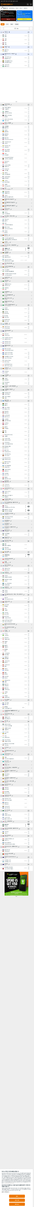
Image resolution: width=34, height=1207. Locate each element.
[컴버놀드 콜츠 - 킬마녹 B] (16, 447)
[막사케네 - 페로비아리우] (16, 256)
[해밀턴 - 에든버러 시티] (16, 478)
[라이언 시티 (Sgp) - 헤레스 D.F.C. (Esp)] (16, 353)
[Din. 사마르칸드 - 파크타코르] (16, 584)
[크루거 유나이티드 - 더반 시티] (16, 120)
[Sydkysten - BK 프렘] (16, 170)
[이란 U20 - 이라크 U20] (16, 334)
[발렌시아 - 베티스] (16, 51)
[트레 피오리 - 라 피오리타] (16, 327)
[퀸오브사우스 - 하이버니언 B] (16, 459)
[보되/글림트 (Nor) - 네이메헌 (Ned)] (16, 62)
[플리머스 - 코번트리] (16, 685)
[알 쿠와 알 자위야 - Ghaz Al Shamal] (16, 621)
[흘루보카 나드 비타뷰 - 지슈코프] (16, 744)
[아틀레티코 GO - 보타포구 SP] (16, 285)
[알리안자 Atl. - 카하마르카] (16, 850)
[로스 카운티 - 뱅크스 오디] (16, 408)
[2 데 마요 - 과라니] (16, 832)
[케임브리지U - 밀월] (16, 681)
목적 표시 (17, 1204)
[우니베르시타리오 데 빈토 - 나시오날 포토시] (16, 274)
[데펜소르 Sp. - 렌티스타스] (16, 569)
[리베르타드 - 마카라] (16, 556)
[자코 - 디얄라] (16, 609)
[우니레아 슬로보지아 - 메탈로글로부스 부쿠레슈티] (16, 239)
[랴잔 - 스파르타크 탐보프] (16, 224)
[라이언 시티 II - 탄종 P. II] (16, 492)
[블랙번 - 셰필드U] (16, 646)
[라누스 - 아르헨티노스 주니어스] (16, 506)
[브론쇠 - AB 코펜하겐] (16, 173)
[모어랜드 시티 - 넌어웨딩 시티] (16, 861)
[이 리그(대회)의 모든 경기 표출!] (31, 199)
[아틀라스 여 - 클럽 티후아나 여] (16, 249)
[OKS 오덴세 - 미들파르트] (16, 150)
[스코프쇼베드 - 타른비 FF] (16, 166)
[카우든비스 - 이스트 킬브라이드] (16, 443)
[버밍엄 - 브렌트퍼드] (16, 696)
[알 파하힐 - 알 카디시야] (16, 792)
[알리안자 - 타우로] (16, 825)
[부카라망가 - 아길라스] (16, 775)
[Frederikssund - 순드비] (16, 142)
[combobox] (16, 28)
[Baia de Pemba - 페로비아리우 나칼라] (16, 260)
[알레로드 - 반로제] (16, 135)
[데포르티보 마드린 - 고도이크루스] (16, 517)
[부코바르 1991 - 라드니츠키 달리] (16, 799)
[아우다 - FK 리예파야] (16, 213)
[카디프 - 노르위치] (16, 634)
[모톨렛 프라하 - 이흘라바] (16, 729)
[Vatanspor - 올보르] (16, 162)
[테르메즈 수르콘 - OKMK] (16, 580)
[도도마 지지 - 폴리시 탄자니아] (16, 818)
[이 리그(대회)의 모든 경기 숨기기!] (31, 32)
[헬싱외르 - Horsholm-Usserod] (16, 139)
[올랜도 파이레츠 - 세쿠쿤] (16, 116)
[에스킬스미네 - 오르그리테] (16, 393)
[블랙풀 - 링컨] (16, 650)
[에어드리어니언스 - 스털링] (16, 435)
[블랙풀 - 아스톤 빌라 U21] (16, 707)
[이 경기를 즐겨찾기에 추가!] (1, 36)
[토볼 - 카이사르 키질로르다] (16, 758)
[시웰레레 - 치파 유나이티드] (16, 112)
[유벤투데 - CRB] (16, 289)
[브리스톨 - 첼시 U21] (16, 704)
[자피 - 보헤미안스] (16, 737)
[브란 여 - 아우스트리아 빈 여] (16, 598)
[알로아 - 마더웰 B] (16, 428)
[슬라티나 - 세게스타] (16, 803)
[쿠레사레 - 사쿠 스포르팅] (16, 548)
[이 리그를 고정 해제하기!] (9, 32)
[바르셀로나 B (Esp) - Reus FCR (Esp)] (16, 357)
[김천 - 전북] (16, 36)
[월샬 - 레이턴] (16, 673)
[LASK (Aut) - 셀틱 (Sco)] (16, 65)
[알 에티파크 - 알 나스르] (16, 320)
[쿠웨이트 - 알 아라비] (16, 788)
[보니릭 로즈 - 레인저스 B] (16, 416)
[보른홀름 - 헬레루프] (16, 127)
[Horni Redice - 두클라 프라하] (16, 740)
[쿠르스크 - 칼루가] (16, 220)
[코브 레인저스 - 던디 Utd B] (16, 455)
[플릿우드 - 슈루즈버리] (16, 689)
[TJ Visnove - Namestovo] (16, 485)
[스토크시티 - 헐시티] (16, 662)
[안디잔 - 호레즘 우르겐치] (16, 576)
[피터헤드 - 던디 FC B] (16, 474)
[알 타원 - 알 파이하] (16, 313)
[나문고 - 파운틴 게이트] (16, 814)
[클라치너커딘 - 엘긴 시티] (16, 462)
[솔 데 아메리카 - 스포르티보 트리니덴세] (16, 843)
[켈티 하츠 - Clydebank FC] (16, 451)
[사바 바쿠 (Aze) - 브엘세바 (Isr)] (16, 58)
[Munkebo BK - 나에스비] (16, 146)
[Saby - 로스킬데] (16, 154)
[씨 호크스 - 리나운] (16, 372)
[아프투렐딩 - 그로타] (16, 534)
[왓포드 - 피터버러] (16, 669)
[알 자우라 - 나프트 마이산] (16, 617)
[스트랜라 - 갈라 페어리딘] (16, 420)
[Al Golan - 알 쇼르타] (16, 613)
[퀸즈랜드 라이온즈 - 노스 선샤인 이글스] (16, 868)
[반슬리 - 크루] (16, 642)
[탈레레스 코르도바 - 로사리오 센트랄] (16, 510)
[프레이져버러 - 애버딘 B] (16, 470)
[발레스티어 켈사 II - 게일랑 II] (16, 496)
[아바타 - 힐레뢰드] (16, 131)
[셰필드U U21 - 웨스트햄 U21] (16, 718)
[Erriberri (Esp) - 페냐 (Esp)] (16, 361)
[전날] (2, 28)
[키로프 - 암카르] (16, 232)
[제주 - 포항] (16, 43)
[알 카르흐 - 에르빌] (16, 605)
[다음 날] (31, 28)
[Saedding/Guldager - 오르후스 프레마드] (16, 158)
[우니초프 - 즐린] (16, 733)
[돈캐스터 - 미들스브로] (16, 638)
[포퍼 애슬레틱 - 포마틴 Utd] (16, 466)
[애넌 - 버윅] (16, 431)
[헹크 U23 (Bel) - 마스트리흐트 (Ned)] (16, 349)
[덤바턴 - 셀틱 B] (16, 404)
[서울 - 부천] (16, 40)
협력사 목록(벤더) (5, 1192)
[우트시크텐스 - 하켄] (16, 397)
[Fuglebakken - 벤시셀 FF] (16, 177)
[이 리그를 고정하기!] (11, 104)
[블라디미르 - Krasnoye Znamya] (16, 228)
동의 (17, 1196)
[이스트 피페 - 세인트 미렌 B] (16, 439)
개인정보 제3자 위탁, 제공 (9, 1183)
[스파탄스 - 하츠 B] (16, 424)
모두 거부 (17, 1200)
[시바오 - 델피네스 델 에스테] (16, 196)
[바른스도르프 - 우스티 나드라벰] (16, 725)
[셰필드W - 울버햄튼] (16, 658)
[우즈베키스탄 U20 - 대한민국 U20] (16, 338)
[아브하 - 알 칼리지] (16, 309)
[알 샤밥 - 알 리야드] (16, 316)
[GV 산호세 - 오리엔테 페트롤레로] (16, 270)
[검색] (27, 4)
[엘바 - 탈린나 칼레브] (16, 545)
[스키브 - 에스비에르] (16, 181)
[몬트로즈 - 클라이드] (16, 412)
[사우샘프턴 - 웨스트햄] (16, 654)
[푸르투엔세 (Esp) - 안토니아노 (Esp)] (16, 365)
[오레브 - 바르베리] (16, 379)
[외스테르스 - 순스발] (16, 383)
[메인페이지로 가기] (8, 4)
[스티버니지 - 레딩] (16, 665)
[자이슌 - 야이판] (16, 591)
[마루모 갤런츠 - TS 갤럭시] (16, 108)
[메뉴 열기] (31, 4)
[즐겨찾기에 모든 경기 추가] (1, 32)
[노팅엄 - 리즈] (16, 693)
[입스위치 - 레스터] (16, 677)
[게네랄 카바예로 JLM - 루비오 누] (16, 839)
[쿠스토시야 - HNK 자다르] (16, 807)
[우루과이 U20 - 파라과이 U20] (16, 342)
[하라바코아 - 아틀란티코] (16, 192)
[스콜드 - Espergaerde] (16, 185)
